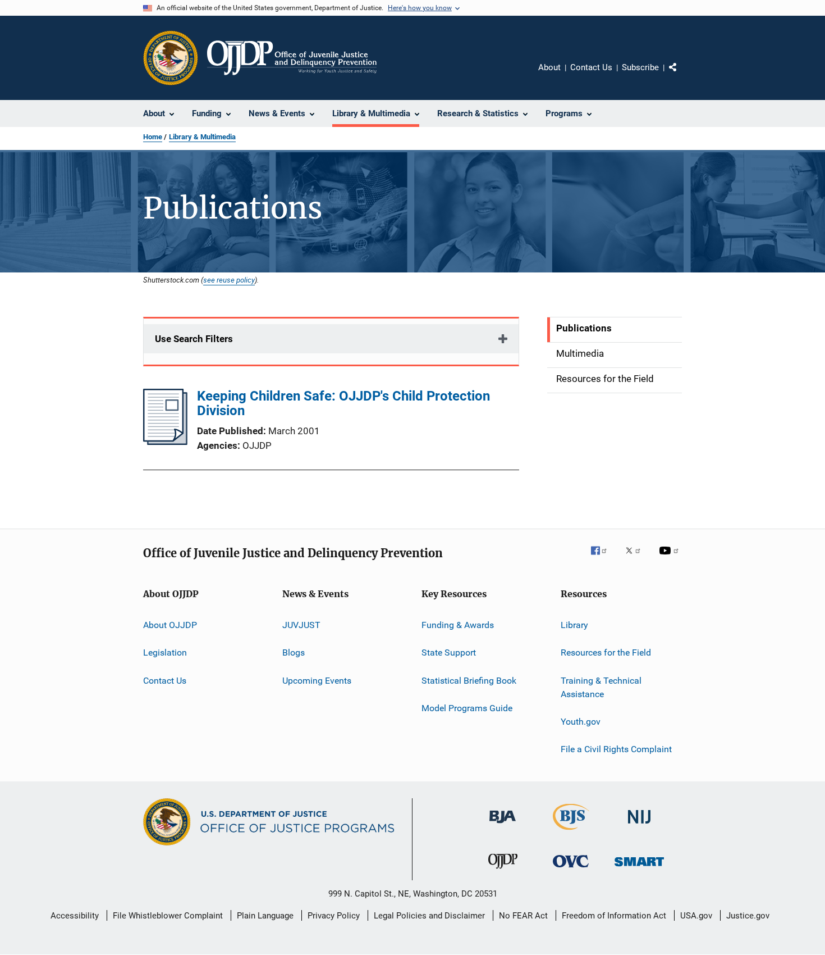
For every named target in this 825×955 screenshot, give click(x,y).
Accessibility (75, 916)
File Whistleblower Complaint (168, 916)
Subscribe (640, 67)
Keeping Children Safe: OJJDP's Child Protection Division (343, 403)
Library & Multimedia (202, 137)
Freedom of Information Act (614, 916)
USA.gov (696, 916)
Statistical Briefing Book (468, 680)
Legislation (165, 652)
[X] (637, 558)
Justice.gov (747, 916)
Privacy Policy (334, 916)
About (549, 67)
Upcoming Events (316, 680)
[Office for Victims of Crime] (571, 869)
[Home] (292, 58)
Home (152, 137)
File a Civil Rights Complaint (616, 749)
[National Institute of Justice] (639, 825)
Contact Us (591, 67)
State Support (448, 652)
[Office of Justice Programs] (170, 57)
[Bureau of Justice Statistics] (571, 832)
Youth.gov (581, 721)
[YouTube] (670, 558)
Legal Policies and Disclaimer (429, 916)
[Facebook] (603, 558)
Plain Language (265, 916)
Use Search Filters (194, 338)
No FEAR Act (523, 916)
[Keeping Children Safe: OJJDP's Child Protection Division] (165, 441)
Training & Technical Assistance (601, 687)
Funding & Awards (457, 625)
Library (574, 625)
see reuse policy (229, 280)
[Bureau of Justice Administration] (502, 825)
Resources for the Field (606, 652)
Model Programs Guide (466, 708)
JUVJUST (301, 625)
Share (682, 75)
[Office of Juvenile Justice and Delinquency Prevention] (502, 870)
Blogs (293, 652)
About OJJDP (170, 625)
